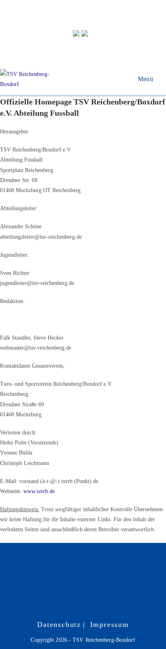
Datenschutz (59, 624)
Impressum (109, 624)
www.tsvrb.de (39, 491)
